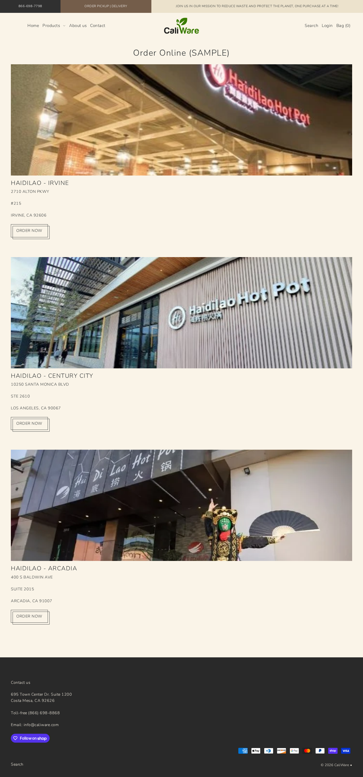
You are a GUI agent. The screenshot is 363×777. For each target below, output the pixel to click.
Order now (29, 230)
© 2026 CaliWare (335, 765)
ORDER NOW (29, 423)
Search (17, 764)
